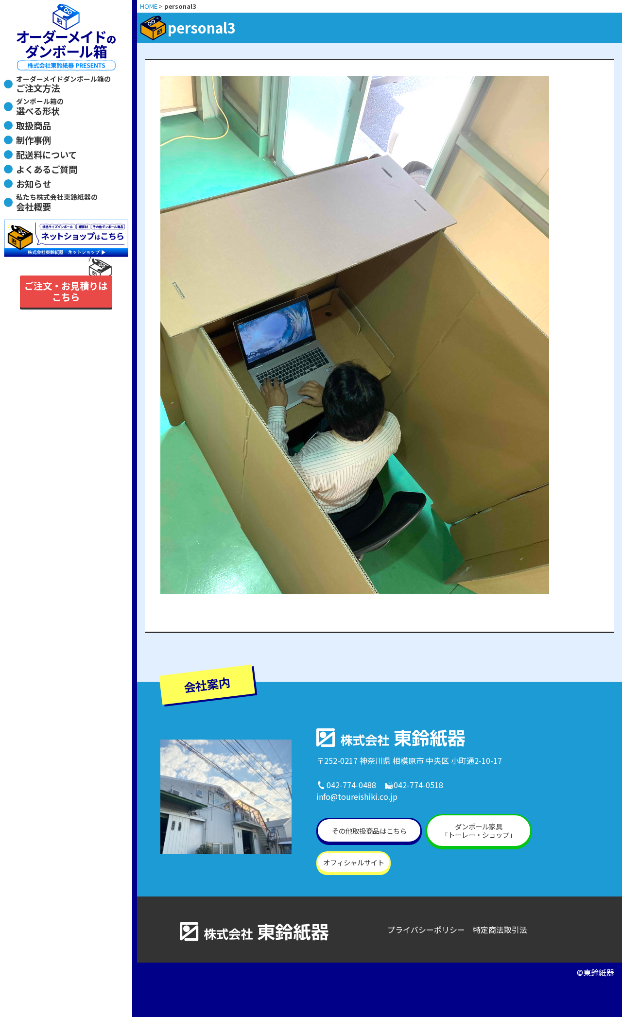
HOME (148, 6)
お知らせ (33, 183)
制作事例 (33, 140)
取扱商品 (33, 125)
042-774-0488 (351, 785)
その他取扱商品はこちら (369, 831)
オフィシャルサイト (353, 862)
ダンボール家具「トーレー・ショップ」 (478, 830)
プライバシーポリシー (426, 929)
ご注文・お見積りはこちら (65, 291)
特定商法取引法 (500, 929)
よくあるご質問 (46, 169)
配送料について (46, 154)
